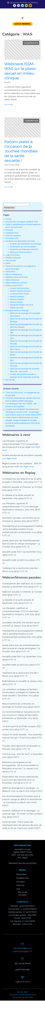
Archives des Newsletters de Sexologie (25, 244)
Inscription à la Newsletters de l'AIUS (20, 241)
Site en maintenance (13, 274)
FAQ (18, 889)
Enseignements (22, 878)
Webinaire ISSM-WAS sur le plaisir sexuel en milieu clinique (20, 71)
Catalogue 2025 (11, 233)
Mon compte (10, 260)
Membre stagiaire (17, 299)
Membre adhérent (17, 297)
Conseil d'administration (19, 288)
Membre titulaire (16, 302)
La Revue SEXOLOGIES (19, 294)
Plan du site (10, 380)
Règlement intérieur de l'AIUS (21, 305)
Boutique (9, 230)
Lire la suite (8, 104)
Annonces (20, 885)
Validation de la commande (16, 277)
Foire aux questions (13, 236)
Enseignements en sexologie (17, 310)
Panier (7, 263)
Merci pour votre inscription (21, 252)
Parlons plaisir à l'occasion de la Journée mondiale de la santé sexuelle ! (21, 151)
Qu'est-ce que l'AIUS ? (14, 285)
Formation (20, 882)
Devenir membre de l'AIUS (20, 291)
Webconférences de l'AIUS (16, 283)
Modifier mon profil (13, 258)
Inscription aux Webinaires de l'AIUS (24, 249)
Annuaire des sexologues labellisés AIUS (21, 222)
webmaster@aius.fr (22, 951)
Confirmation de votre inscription (23, 247)
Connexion (22, 895)
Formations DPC (12, 238)
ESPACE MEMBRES (22, 24)
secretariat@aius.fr (22, 948)
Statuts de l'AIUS (16, 308)
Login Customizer (12, 255)
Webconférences (12, 280)
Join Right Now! (9, 458)
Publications (10, 272)
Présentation (21, 874)
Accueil (8, 219)
